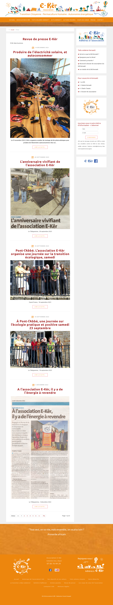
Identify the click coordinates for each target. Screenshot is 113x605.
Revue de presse (69, 583)
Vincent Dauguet (66, 596)
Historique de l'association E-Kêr (33, 579)
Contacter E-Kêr (49, 586)
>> (39, 516)
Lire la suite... (40, 147)
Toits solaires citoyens (77, 579)
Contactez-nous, (54, 561)
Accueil (12, 20)
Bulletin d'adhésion (40, 583)
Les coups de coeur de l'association (91, 583)
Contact (100, 20)
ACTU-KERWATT (56, 20)
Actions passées (69, 20)
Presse (93, 20)
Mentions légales (63, 586)
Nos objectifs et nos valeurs (57, 579)
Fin (44, 516)
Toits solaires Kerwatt (40, 20)
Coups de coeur (83, 20)
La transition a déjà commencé (20, 583)
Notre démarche (93, 579)
